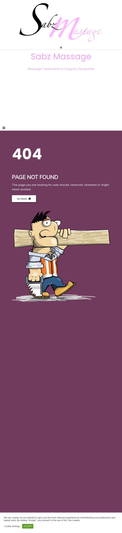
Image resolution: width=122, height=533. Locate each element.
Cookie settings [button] (12, 526)
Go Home (22, 198)
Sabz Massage (61, 56)
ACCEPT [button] (28, 526)
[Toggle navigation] (4, 127)
